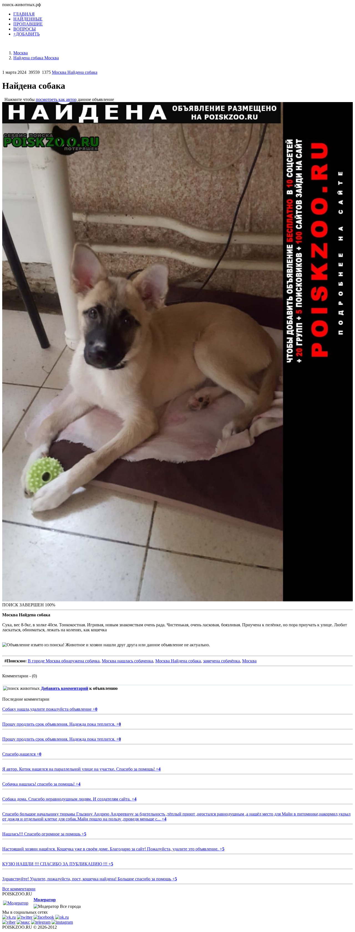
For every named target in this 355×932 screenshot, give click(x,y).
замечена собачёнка (221, 661)
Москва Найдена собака (74, 72)
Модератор (45, 899)
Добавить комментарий (64, 688)
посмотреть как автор (56, 99)
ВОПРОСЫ (24, 29)
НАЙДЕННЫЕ (27, 19)
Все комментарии (19, 889)
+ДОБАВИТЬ (26, 34)
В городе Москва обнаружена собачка (64, 661)
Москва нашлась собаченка (127, 661)
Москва (249, 661)
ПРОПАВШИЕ (28, 24)
